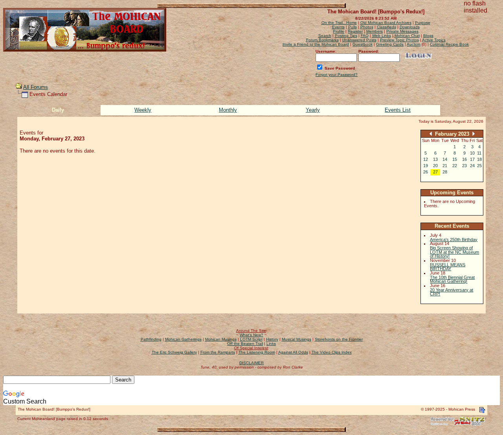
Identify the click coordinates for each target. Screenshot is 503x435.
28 (444, 172)
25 (479, 165)
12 (425, 159)
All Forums (35, 87)
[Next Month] (473, 133)
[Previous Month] (431, 133)
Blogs (428, 35)
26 (425, 172)
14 (444, 159)
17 (472, 159)
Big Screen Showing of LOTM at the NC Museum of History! (454, 251)
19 (425, 165)
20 (435, 165)
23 (464, 165)
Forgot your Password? (337, 74)
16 (464, 159)
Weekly (142, 110)
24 (472, 165)
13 (435, 159)
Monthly (228, 110)
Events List (398, 110)
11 (479, 153)
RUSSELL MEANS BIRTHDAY (447, 266)
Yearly (313, 110)
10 (472, 153)
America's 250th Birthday (453, 239)
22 (454, 165)
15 (454, 159)
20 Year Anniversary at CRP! (451, 292)
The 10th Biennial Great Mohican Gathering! (452, 279)
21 (444, 165)
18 (479, 159)
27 (435, 172)
